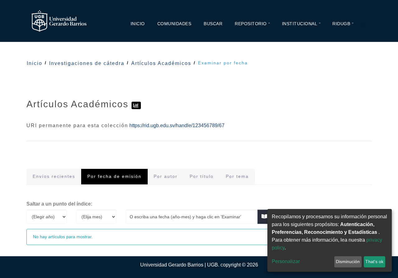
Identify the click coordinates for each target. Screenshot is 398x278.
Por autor (166, 176)
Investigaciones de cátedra (86, 63)
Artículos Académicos (161, 63)
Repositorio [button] (251, 23)
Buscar (213, 23)
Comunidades (174, 23)
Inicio (138, 23)
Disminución (348, 261)
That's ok (374, 261)
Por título (202, 176)
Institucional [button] (299, 23)
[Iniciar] (365, 24)
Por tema (237, 176)
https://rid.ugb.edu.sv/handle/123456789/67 (176, 125)
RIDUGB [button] (341, 23)
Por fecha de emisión (114, 176)
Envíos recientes (54, 176)
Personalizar (286, 261)
